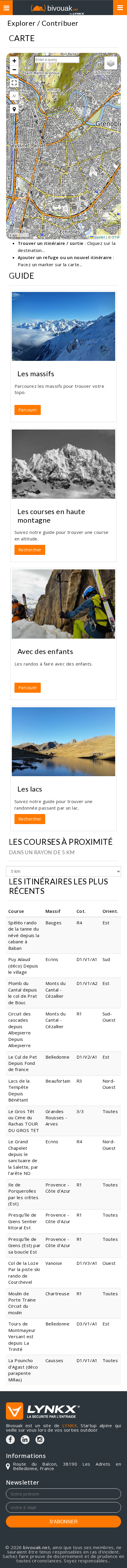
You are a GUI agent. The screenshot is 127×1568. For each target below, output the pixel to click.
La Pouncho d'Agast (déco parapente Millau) (23, 1369)
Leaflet (99, 237)
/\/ (14, 95)
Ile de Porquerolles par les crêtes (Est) (23, 1194)
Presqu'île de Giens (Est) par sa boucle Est (24, 1245)
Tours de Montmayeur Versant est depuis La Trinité (22, 1336)
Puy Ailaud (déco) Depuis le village (23, 965)
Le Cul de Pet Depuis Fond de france (22, 1063)
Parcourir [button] (27, 410)
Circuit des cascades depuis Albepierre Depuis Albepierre (19, 1029)
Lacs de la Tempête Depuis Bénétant (19, 1090)
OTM (115, 237)
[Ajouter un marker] (14, 108)
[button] (14, 60)
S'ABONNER (64, 1521)
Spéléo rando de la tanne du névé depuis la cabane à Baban (23, 935)
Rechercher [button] (29, 550)
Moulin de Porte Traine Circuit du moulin (22, 1303)
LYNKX (69, 1425)
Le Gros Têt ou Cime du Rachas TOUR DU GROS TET (23, 1120)
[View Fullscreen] (14, 82)
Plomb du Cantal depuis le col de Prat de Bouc (22, 992)
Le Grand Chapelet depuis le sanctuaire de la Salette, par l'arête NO (23, 1157)
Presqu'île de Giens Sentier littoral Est (22, 1221)
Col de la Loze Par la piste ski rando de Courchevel (24, 1272)
